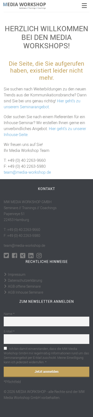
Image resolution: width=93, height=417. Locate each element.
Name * (9, 313)
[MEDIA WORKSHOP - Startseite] (27, 6)
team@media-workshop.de (27, 172)
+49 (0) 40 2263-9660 (27, 160)
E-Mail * (9, 331)
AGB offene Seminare (24, 286)
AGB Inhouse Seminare (25, 292)
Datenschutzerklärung (25, 280)
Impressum (16, 274)
